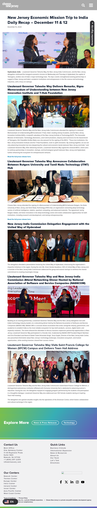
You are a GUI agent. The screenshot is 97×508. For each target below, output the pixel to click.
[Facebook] (61, 482)
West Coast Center (12, 493)
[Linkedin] (72, 482)
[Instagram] (77, 482)
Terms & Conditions (10, 498)
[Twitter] (66, 482)
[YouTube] (82, 482)
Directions (55, 463)
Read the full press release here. (19, 157)
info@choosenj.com (12, 462)
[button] (83, 6)
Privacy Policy (23, 498)
